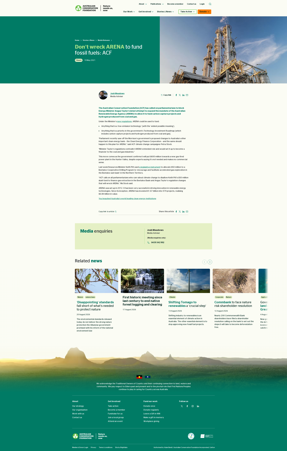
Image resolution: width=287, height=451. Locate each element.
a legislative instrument (149, 167)
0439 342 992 (157, 243)
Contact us (77, 418)
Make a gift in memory (154, 418)
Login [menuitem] (202, 4)
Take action (113, 406)
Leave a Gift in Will (152, 414)
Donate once (149, 406)
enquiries (96, 231)
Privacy (93, 447)
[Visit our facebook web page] (187, 406)
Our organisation (79, 410)
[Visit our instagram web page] (192, 406)
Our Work (128, 12)
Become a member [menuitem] (175, 4)
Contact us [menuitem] (191, 4)
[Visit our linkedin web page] (198, 406)
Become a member (116, 410)
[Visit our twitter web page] (182, 406)
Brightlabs (123, 447)
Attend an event (115, 421)
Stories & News (164, 12)
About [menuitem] (142, 4)
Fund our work (150, 401)
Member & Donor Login (80, 447)
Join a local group (116, 418)
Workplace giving (151, 421)
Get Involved (145, 12)
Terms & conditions (105, 447)
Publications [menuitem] (156, 4)
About (75, 401)
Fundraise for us (115, 414)
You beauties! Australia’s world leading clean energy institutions (127, 199)
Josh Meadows (117, 94)
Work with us (78, 414)
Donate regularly (151, 410)
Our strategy (78, 406)
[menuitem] (131, 12)
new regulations (124, 122)
